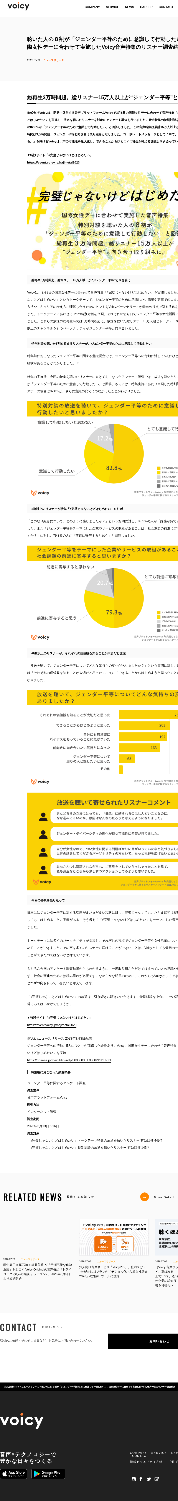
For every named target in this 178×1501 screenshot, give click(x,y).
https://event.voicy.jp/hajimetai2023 (51, 1025)
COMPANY (138, 1452)
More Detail (158, 1196)
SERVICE (159, 1452)
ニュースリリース (53, 60)
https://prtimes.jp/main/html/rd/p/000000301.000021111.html (69, 1060)
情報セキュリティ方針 (146, 1461)
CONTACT (140, 1456)
